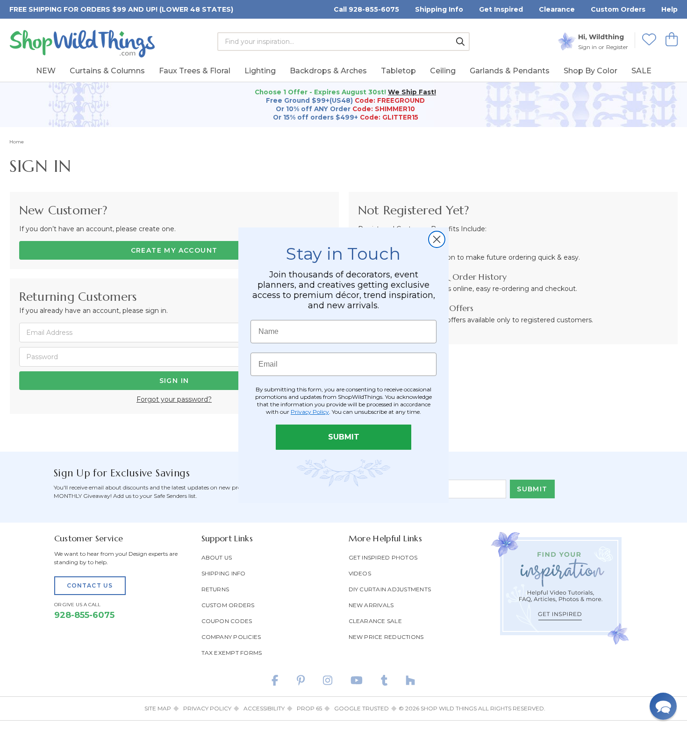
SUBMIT (343, 436)
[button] (663, 706)
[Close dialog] (437, 239)
